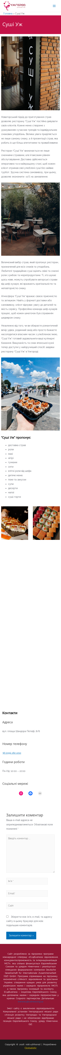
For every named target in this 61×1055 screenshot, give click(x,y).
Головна (8, 13)
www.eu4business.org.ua (30, 1001)
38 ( (4, 753)
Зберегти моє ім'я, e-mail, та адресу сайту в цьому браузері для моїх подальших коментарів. (29, 921)
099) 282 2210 (13, 753)
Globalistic (31, 1048)
